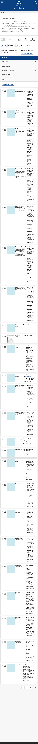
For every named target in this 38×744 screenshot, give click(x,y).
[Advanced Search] (11, 339)
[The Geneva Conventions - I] (11, 645)
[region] (19, 71)
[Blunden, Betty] (11, 442)
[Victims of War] (11, 668)
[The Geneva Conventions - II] (11, 621)
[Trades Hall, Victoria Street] (11, 349)
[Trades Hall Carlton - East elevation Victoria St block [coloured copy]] (11, 291)
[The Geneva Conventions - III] (11, 596)
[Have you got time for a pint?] (11, 463)
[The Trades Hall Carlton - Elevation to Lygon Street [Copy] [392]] (11, 132)
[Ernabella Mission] (11, 378)
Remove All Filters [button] (27, 53)
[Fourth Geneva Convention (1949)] (11, 514)
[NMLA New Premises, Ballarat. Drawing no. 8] (11, 93)
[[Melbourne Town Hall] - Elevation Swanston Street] (11, 416)
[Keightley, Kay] (11, 453)
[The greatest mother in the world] (11, 487)
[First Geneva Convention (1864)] (11, 569)
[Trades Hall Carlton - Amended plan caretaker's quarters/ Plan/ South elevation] (11, 210)
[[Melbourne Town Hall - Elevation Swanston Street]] (11, 389)
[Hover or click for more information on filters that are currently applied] (32, 50)
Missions (28, 376)
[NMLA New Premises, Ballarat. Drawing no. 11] (11, 114)
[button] (18, 39)
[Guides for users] (11, 328)
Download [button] (10, 40)
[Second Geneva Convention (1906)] (11, 542)
